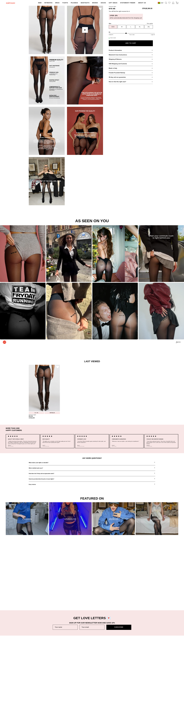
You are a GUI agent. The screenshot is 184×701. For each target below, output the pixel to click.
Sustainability (85, 673)
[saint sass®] (10, 3)
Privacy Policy (137, 673)
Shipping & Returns (115, 59)
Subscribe (118, 627)
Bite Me (31, 416)
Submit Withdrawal (139, 682)
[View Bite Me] (85, 30)
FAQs (30, 682)
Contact (31, 685)
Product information (115, 50)
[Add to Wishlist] (100, 9)
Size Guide (32, 679)
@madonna (27, 519)
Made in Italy (113, 68)
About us (83, 670)
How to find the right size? (117, 82)
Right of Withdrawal (139, 679)
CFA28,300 (32, 418)
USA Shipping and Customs (118, 64)
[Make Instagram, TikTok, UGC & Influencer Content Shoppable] (178, 342)
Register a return (34, 676)
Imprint (135, 676)
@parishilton (70, 519)
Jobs (82, 676)
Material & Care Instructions (118, 55)
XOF (162, 3)
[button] (65, 3)
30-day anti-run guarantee (117, 77)
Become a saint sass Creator (90, 679)
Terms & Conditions (139, 670)
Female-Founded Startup (117, 73)
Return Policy (33, 673)
